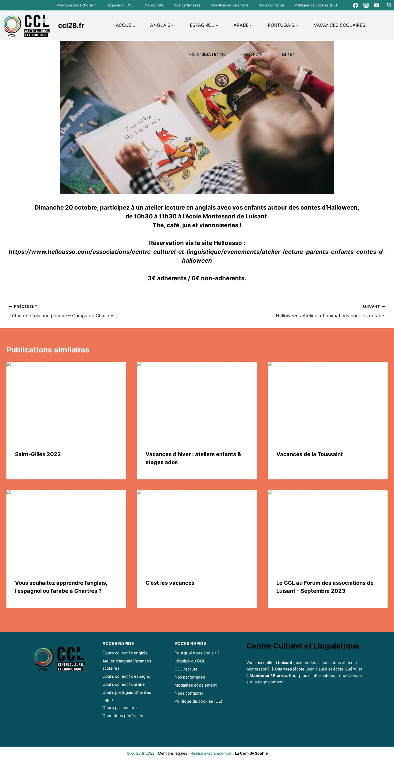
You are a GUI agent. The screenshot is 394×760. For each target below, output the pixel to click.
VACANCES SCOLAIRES (339, 25)
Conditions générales (122, 715)
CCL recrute (153, 5)
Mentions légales (172, 753)
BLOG (288, 54)
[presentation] (66, 402)
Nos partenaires (187, 5)
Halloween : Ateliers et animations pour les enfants (330, 311)
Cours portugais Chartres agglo (126, 696)
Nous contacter (271, 5)
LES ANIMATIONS (206, 54)
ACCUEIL (125, 25)
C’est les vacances (170, 583)
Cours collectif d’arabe (123, 684)
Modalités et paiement (229, 5)
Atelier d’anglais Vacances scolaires (126, 664)
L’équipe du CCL (120, 5)
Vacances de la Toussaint (309, 454)
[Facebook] (356, 5)
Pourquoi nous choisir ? (76, 5)
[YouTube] (376, 5)
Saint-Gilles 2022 (38, 454)
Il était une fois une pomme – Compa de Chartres (61, 311)
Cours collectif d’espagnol (126, 676)
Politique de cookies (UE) (316, 5)
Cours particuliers (119, 707)
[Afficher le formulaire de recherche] (389, 5)
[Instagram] (366, 5)
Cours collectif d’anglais (124, 652)
